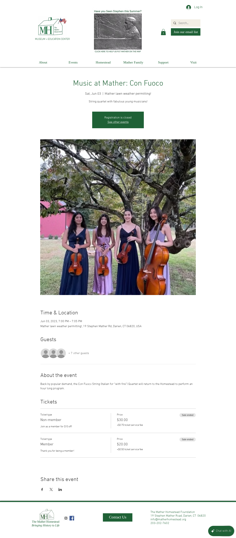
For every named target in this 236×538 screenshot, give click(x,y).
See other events (118, 122)
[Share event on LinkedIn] (60, 489)
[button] (163, 32)
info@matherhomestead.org (168, 519)
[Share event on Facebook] (42, 489)
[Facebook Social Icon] (72, 518)
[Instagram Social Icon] (66, 518)
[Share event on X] (51, 489)
